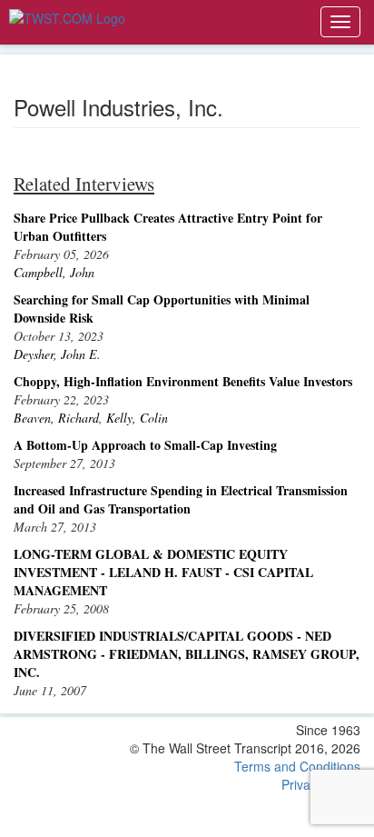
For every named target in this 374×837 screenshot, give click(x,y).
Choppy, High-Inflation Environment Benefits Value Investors (183, 381)
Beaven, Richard (56, 417)
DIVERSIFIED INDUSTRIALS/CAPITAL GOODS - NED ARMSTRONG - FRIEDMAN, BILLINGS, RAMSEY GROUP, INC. (186, 654)
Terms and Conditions (297, 766)
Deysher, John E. (57, 354)
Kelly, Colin (137, 417)
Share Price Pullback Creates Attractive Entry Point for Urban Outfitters (168, 226)
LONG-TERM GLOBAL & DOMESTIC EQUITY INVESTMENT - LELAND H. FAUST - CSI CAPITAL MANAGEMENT (163, 572)
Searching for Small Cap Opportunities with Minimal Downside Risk (162, 308)
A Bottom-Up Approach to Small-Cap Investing (145, 444)
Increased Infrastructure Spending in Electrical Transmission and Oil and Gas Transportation (181, 499)
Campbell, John (54, 272)
